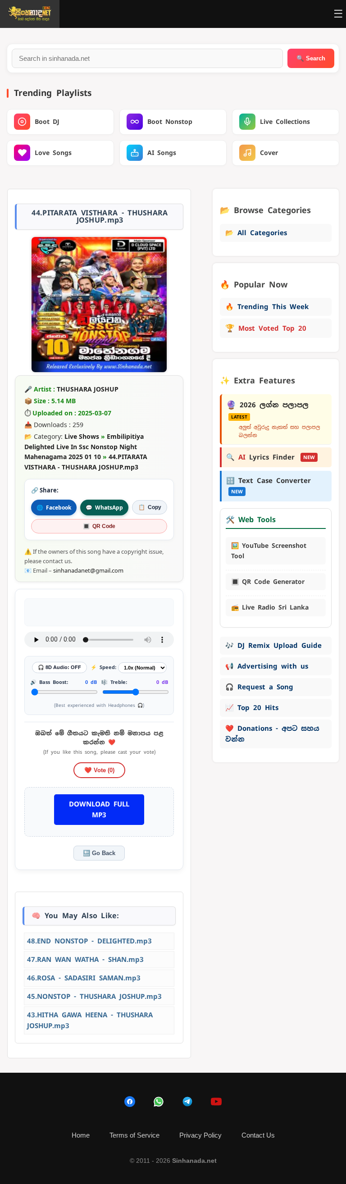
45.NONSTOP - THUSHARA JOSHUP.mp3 (94, 996)
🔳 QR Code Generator (268, 582)
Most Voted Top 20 (265, 328)
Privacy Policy (200, 1135)
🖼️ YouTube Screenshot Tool (268, 551)
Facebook (53, 507)
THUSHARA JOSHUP (87, 389)
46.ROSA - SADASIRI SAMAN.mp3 (84, 978)
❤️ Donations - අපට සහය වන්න (272, 733)
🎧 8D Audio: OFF (59, 667)
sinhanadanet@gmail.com (88, 570)
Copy (149, 507)
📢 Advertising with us (266, 666)
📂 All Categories (256, 232)
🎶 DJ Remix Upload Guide (273, 645)
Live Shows (81, 436)
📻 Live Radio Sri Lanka (270, 607)
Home (81, 1135)
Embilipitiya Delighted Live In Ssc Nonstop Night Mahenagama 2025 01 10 (84, 446)
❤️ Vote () (99, 770)
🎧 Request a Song (259, 687)
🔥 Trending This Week (267, 306)
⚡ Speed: (103, 667)
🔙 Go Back (99, 853)
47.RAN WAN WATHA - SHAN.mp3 (85, 959)
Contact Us (258, 1135)
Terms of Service (134, 1135)
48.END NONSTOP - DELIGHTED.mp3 (89, 941)
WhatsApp (104, 507)
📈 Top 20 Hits (251, 707)
